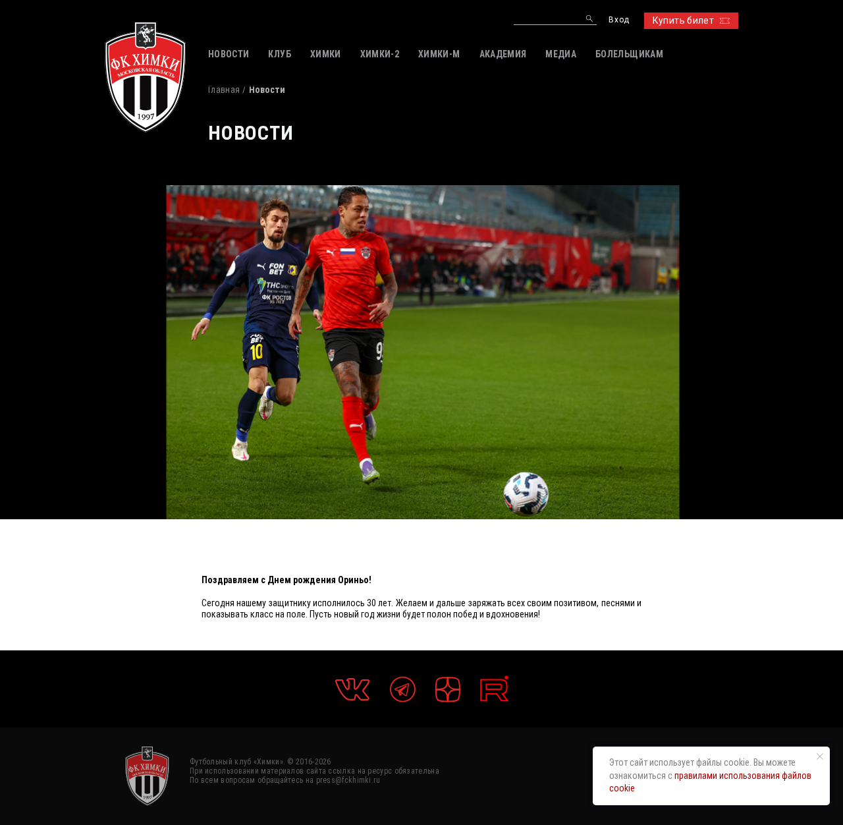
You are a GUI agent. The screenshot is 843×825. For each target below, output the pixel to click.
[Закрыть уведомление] (820, 756)
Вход (619, 20)
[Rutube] (494, 689)
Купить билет (683, 20)
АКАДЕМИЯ (503, 54)
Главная (224, 89)
